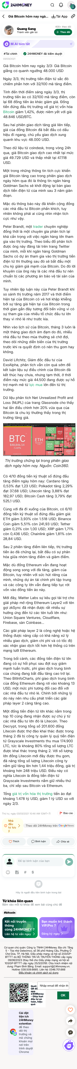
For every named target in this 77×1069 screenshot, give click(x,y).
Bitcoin (8, 112)
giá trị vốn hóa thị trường (32, 794)
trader (38, 226)
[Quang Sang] (9, 30)
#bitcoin (9, 912)
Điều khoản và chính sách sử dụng (38, 972)
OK (63, 995)
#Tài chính (10, 53)
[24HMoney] (17, 5)
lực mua (35, 385)
